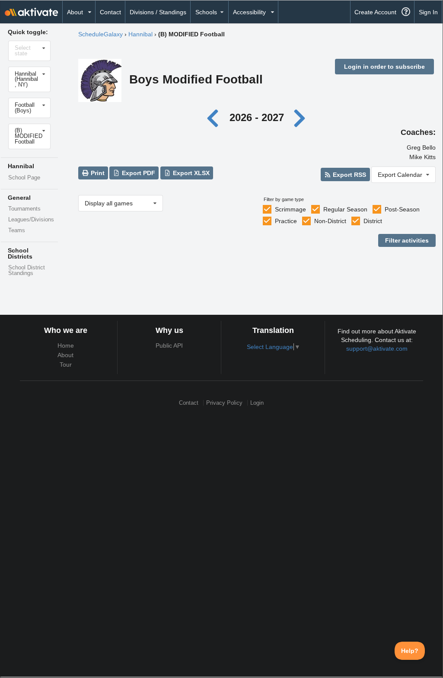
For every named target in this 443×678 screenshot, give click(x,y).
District (372, 220)
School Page (24, 178)
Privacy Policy (224, 403)
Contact (110, 12)
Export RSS (348, 174)
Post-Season (402, 209)
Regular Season (345, 209)
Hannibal (140, 34)
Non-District (330, 220)
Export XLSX (190, 173)
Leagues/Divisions (31, 220)
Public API (169, 345)
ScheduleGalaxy (100, 34)
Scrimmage (290, 209)
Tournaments (24, 209)
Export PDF (137, 173)
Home (65, 345)
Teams (16, 230)
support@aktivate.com (377, 348)
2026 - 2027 (256, 117)
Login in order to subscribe (384, 66)
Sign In (428, 12)
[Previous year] (215, 117)
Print (97, 173)
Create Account (375, 12)
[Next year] (300, 117)
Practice (286, 220)
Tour (66, 364)
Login (257, 403)
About (65, 355)
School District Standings (26, 270)
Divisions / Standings (158, 12)
